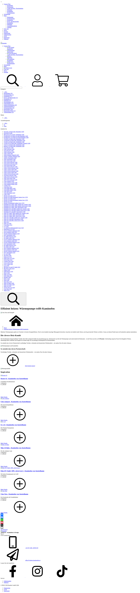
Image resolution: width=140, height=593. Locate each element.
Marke (2, 115)
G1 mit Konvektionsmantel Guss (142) (14, 228)
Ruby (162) (7, 279)
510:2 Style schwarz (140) (10, 163)
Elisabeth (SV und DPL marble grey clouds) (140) (17, 209)
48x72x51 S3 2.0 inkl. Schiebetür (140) (14, 134)
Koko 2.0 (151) (8, 257)
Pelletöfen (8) (7, 100)
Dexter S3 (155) (8, 201)
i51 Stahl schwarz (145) (10, 236)
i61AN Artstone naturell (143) (11, 251)
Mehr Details (4, 397)
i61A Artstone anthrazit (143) (11, 248)
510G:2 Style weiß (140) (10, 172)
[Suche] (13, 86)
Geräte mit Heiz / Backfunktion (15, 8)
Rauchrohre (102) (8, 109)
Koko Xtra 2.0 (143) (9, 258)
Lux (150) (6, 265)
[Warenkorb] (62, 86)
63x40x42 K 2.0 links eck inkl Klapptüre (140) (16, 136)
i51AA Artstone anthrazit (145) (12, 239)
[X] (70, 525)
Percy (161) (7, 273)
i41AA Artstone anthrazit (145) (12, 230)
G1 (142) (6, 226)
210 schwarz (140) (8, 147)
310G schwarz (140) (9, 152)
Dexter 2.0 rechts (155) (10, 198)
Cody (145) (7, 194)
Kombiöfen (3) (8, 99)
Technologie (7, 14)
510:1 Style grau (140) (9, 161)
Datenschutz (7, 33)
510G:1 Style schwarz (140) (11, 168)
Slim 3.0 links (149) (9, 283)
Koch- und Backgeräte (13, 21)
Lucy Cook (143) (8, 264)
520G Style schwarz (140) (10, 177)
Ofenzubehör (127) (9, 103)
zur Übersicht (4, 529)
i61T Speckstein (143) (9, 252)
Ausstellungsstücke (12, 26)
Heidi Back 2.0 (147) (9, 229)
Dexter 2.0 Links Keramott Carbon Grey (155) (16, 197)
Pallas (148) (7, 270)
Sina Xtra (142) (8, 281)
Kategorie (3, 89)
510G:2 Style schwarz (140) (11, 171)
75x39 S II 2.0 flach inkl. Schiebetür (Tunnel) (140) (17, 143)
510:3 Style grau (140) (9, 165)
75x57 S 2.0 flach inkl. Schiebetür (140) (14, 144)
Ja (4, 124)
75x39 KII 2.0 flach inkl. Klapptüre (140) (14, 140)
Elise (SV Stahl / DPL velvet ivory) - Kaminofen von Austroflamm (22, 471)
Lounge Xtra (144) (9, 261)
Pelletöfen (9, 10)
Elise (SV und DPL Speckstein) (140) (13, 219)
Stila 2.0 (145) (7, 286)
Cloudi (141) (7, 185)
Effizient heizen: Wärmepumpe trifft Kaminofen (16, 329)
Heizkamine (10, 7)
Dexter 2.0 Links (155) (10, 195)
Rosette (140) (7, 277)
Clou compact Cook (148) (10, 182)
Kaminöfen (10, 5)
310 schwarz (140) (8, 150)
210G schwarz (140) (9, 149)
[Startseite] (4, 43)
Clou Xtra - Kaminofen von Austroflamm (14, 494)
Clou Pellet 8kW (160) (9, 188)
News (5, 30)
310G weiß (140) (8, 153)
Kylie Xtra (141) (8, 260)
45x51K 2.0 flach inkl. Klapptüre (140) (14, 131)
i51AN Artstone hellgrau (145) (12, 242)
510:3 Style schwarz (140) (10, 166)
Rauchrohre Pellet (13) (9, 111)
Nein (5, 126)
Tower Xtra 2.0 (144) (9, 287)
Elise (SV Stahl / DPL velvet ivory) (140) (14, 216)
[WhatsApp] (70, 520)
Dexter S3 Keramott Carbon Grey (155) (14, 203)
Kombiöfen (10, 11)
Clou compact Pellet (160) (10, 184)
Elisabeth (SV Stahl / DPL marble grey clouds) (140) (17, 204)
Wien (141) (7, 290)
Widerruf (6, 39)
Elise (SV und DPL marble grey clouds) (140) (15, 217)
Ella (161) (6, 222)
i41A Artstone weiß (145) (10, 232)
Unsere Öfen (7, 4)
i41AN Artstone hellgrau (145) (12, 233)
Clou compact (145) (9, 181)
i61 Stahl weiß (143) (9, 246)
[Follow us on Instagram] (37, 577)
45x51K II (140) (8, 133)
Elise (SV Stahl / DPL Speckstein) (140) (14, 214)
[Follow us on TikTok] (62, 577)
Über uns (6, 29)
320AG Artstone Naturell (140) (12, 156)
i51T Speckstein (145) (9, 244)
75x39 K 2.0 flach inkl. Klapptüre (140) (14, 139)
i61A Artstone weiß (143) (10, 249)
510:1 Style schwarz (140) (10, 162)
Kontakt (6, 31)
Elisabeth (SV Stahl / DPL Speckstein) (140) (15, 207)
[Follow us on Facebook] (13, 577)
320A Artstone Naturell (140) (11, 155)
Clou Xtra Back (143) (9, 193)
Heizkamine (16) (8, 93)
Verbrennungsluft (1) (9, 106)
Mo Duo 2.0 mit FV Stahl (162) (12, 267)
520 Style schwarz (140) (10, 175)
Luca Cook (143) (8, 262)
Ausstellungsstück (5, 120)
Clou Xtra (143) (8, 191)
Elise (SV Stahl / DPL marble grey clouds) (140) (16, 213)
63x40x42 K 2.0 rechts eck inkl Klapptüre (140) (16, 137)
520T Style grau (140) (9, 178)
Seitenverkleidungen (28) (10, 105)
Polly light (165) (8, 276)
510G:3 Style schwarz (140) (11, 174)
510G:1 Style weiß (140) (10, 169)
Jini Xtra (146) (7, 255)
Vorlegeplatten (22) (9, 112)
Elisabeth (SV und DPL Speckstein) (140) (14, 212)
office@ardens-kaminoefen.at (32, 560)
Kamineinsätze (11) (9, 94)
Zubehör (9, 27)
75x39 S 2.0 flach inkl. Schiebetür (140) (14, 142)
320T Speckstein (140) (10, 159)
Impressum (6, 37)
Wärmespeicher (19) (9, 108)
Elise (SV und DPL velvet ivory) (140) (14, 220)
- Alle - (5, 92)
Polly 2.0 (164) (8, 274)
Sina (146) (6, 280)
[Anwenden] (13, 299)
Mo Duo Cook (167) (9, 268)
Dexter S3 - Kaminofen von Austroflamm (14, 378)
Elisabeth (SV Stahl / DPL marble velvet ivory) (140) (17, 206)
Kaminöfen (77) (8, 96)
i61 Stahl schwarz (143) (10, 245)
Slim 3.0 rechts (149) (9, 284)
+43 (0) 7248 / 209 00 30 (31, 548)
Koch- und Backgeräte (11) (11, 97)
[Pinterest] (70, 522)
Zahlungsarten (7, 34)
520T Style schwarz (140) (10, 179)
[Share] (70, 514)
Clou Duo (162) (8, 187)
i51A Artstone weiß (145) (10, 241)
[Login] (37, 86)
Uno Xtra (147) (8, 289)
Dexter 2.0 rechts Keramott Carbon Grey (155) (16, 200)
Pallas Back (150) (8, 271)
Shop (5, 15)
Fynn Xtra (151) (8, 225)
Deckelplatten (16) (8, 102)
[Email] (70, 527)
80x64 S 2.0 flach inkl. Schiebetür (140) (14, 146)
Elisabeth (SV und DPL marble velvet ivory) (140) (17, 210)
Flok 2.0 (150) (7, 223)
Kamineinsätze (11, 13)
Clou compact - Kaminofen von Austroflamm (16, 402)
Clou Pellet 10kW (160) (10, 190)
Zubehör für (4, 129)
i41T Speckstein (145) (9, 235)
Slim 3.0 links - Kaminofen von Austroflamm (15, 448)
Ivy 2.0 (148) (7, 254)
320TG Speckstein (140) (10, 158)
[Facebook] (70, 517)
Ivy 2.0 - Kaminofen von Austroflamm (13, 425)
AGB (5, 36)
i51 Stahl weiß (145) (9, 238)
